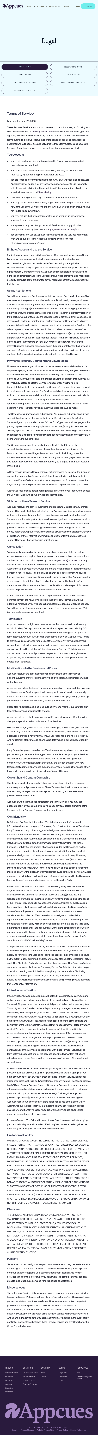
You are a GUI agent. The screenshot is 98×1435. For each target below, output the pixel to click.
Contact (61, 1380)
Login (78, 6)
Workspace (9, 1377)
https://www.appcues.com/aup (63, 229)
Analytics (8, 1384)
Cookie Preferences (78, 1430)
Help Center (63, 1373)
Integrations (9, 1388)
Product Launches (29, 1380)
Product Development (30, 1373)
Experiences (9, 1380)
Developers (62, 1377)
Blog (78, 1373)
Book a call (88, 6)
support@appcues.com (70, 560)
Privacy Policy (44, 192)
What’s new (9, 1392)
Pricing (66, 6)
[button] (31, 6)
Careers (43, 1377)
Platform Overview (11, 1373)
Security (15, 1430)
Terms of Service (27, 1430)
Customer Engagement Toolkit (84, 1378)
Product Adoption (29, 1377)
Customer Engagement (30, 1384)
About (43, 1373)
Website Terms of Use (45, 1430)
